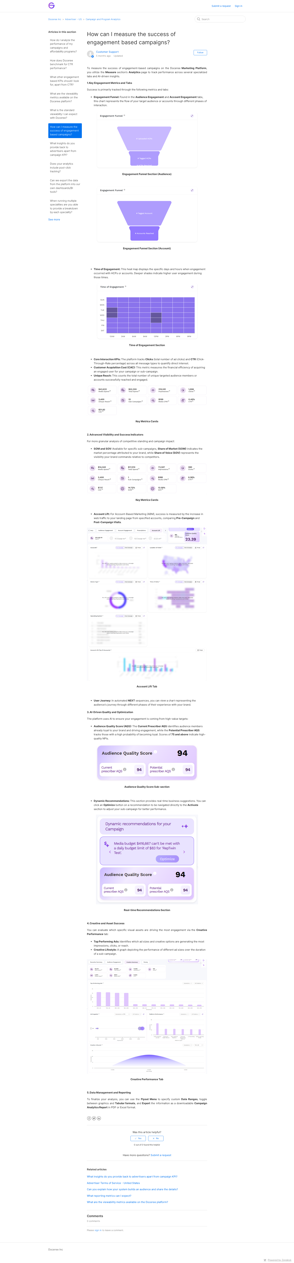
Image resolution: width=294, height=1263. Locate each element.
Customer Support (107, 51)
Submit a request (221, 5)
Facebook (89, 1118)
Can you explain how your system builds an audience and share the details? (132, 1189)
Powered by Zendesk (279, 1260)
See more (54, 219)
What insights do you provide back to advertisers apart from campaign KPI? (63, 149)
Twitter (94, 1118)
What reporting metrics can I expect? (109, 1195)
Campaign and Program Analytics (103, 19)
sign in (98, 1230)
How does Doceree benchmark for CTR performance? (61, 64)
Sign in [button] (238, 5)
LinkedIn (99, 1118)
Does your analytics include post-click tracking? (61, 167)
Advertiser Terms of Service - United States (113, 1183)
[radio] (138, 1138)
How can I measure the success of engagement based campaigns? (64, 130)
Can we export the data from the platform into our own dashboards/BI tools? (65, 186)
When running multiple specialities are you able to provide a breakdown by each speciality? (64, 206)
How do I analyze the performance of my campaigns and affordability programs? (63, 45)
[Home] (51, 7)
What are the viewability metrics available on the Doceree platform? (64, 97)
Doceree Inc (54, 19)
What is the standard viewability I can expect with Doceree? (63, 113)
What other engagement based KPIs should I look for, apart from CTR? (64, 80)
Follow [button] (200, 52)
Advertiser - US (73, 19)
